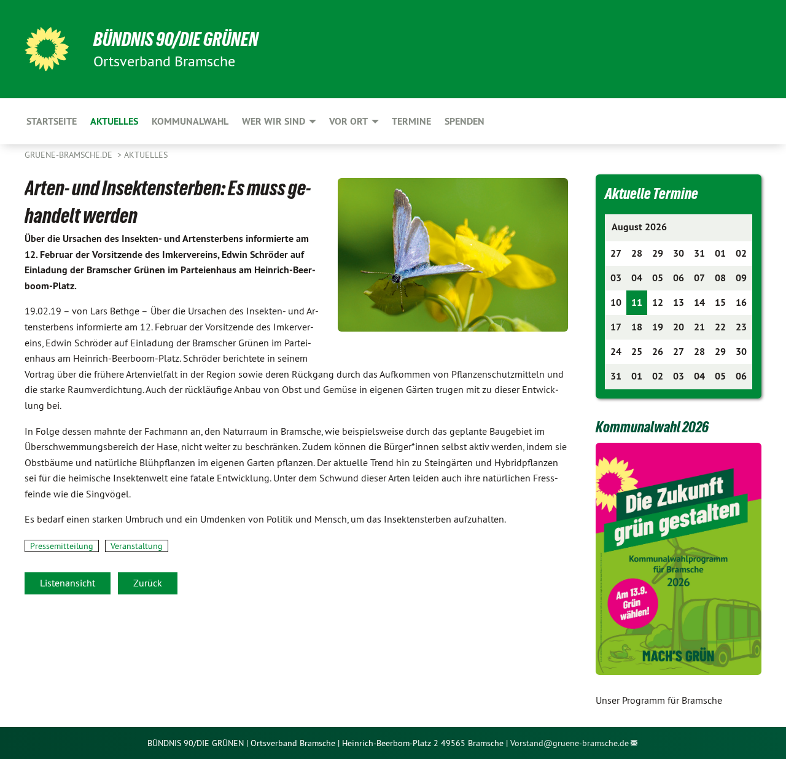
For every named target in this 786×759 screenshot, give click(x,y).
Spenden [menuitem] (464, 121)
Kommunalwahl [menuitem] (190, 121)
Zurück (147, 583)
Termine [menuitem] (411, 121)
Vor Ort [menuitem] (348, 121)
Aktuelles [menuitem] (114, 121)
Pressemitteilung (61, 545)
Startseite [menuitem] (51, 121)
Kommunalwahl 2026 (652, 426)
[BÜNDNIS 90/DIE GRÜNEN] (47, 49)
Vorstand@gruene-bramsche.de (569, 743)
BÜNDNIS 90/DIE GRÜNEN (176, 39)
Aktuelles (146, 154)
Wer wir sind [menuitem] (273, 121)
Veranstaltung (137, 545)
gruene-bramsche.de (70, 154)
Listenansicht (67, 583)
